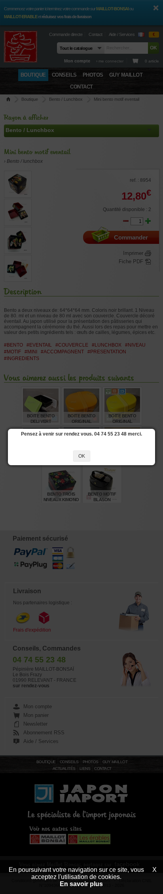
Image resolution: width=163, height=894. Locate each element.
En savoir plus (81, 884)
